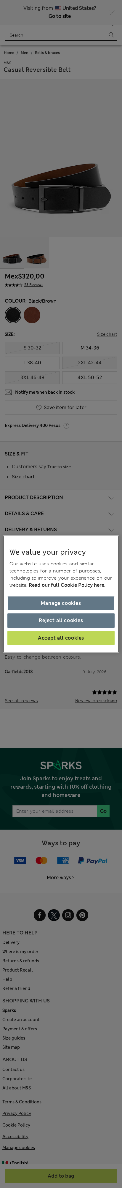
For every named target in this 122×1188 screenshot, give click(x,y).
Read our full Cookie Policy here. (67, 585)
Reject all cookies (61, 620)
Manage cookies (61, 603)
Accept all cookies (61, 638)
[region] (61, 594)
